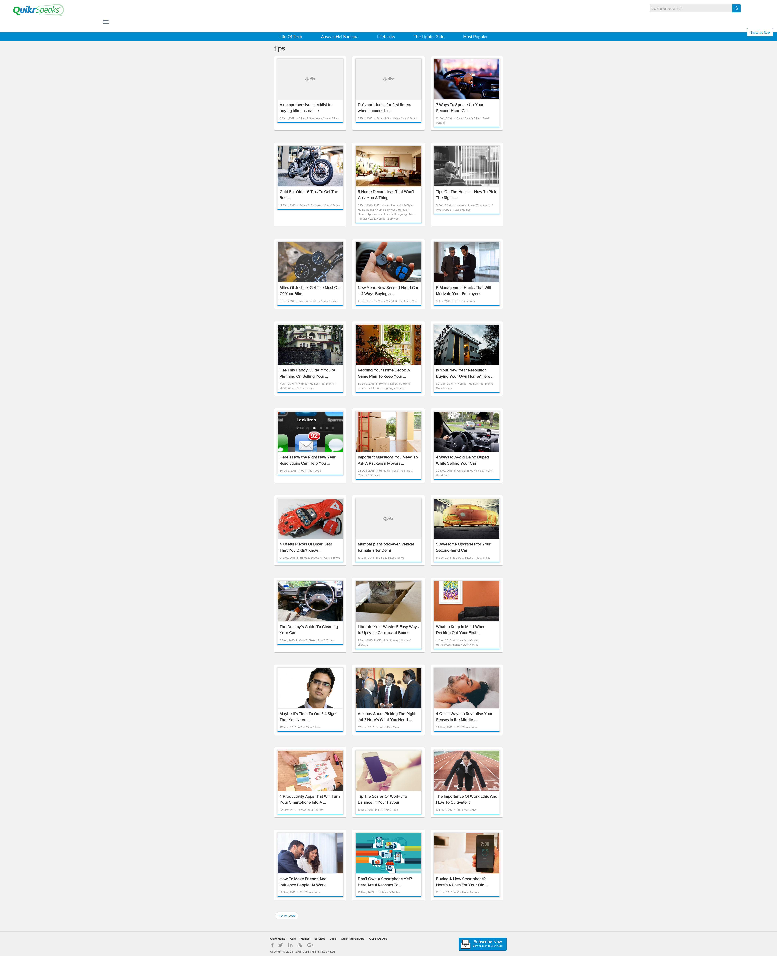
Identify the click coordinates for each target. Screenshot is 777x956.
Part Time (393, 727)
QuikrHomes (378, 218)
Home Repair (366, 209)
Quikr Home (277, 938)
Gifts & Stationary (388, 640)
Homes (403, 209)
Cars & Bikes (331, 118)
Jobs (472, 301)
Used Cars (410, 301)
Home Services (386, 209)
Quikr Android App (352, 938)
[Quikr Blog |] (35, 10)
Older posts (286, 915)
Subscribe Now (760, 32)
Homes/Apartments (370, 214)
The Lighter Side (429, 37)
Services (393, 218)
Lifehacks (386, 37)
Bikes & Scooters (310, 118)
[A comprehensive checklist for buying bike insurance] (310, 79)
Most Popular (475, 37)
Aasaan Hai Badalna (339, 37)
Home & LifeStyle (402, 205)
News (400, 557)
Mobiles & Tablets (312, 810)
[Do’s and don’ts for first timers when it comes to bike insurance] (388, 79)
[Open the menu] (106, 22)
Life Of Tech (291, 37)
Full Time (461, 301)
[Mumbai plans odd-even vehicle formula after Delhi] (388, 519)
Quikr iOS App (378, 938)
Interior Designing (396, 214)
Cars (459, 118)
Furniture (383, 205)
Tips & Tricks (484, 470)
